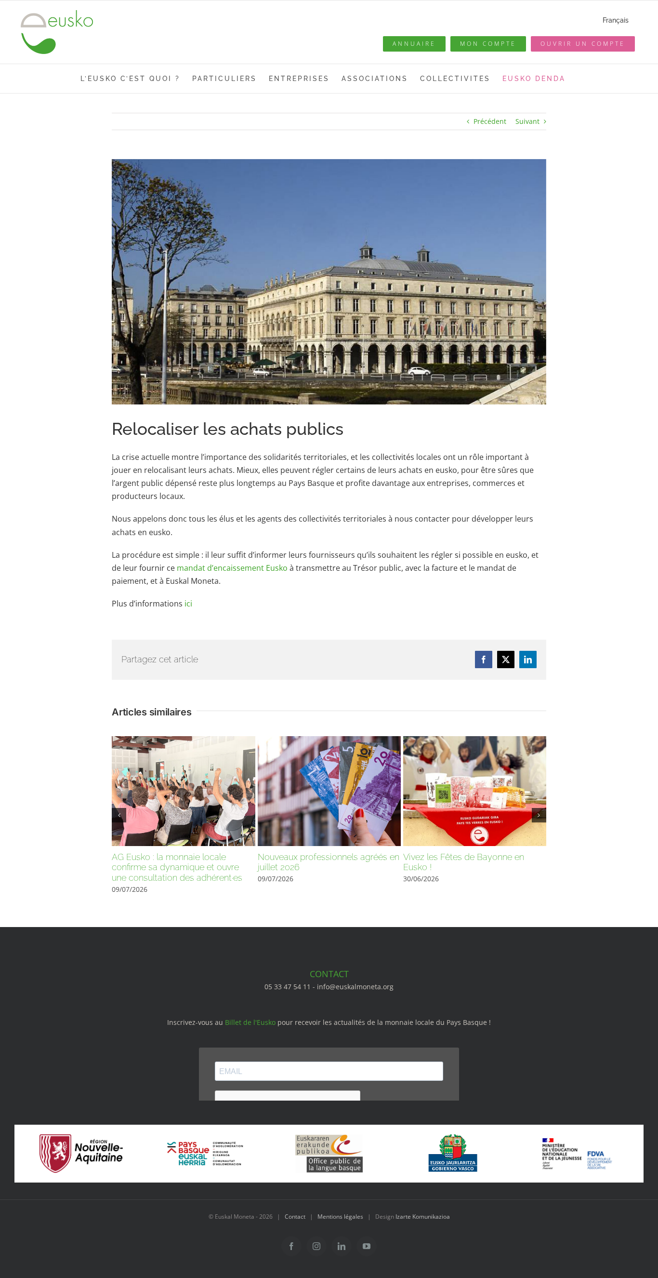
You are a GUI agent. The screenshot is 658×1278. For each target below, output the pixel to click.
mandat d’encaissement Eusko (232, 568)
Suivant (527, 121)
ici (188, 603)
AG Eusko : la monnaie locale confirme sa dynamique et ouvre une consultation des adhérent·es (177, 867)
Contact (295, 1216)
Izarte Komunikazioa (422, 1216)
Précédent (490, 121)
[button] (119, 815)
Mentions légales (340, 1216)
